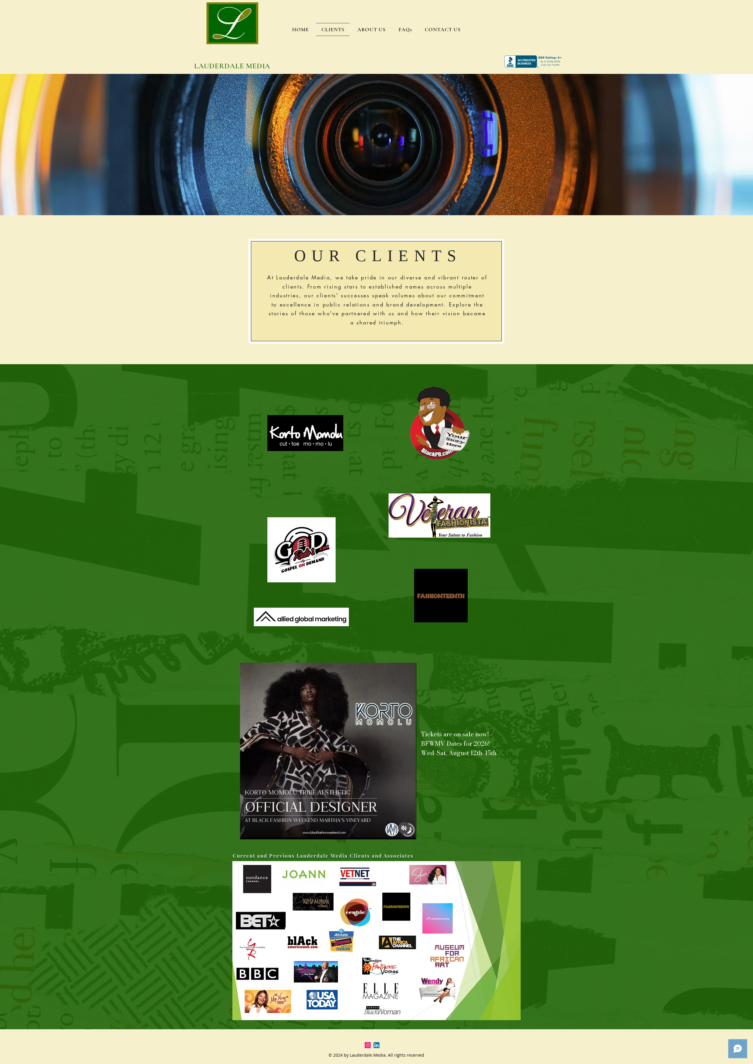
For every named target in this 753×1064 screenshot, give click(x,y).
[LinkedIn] (376, 1045)
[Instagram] (368, 1045)
